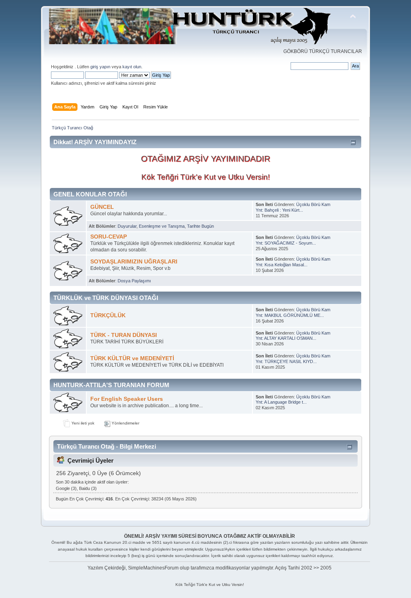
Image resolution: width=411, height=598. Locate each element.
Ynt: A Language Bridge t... (281, 402)
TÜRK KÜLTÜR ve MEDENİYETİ (132, 358)
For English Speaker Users (126, 399)
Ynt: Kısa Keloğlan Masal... (281, 264)
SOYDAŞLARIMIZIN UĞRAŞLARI (133, 262)
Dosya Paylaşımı (134, 280)
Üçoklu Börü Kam (313, 204)
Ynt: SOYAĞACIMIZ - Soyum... (286, 243)
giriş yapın (100, 66)
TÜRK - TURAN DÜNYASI (123, 335)
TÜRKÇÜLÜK (108, 315)
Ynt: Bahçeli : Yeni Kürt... (279, 210)
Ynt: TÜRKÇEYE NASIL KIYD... (286, 361)
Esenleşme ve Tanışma (162, 226)
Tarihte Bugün (200, 226)
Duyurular (127, 226)
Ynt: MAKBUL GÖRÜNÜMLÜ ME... (290, 315)
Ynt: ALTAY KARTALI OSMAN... (286, 338)
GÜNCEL (102, 207)
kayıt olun (131, 66)
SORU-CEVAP (108, 237)
